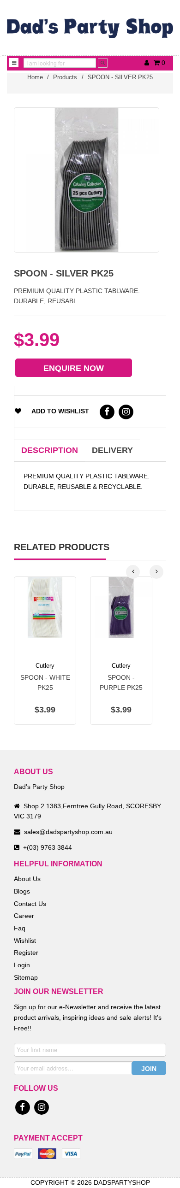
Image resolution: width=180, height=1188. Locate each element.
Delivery (112, 450)
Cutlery (45, 665)
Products (65, 77)
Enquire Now (73, 368)
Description (49, 450)
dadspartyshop (122, 1182)
